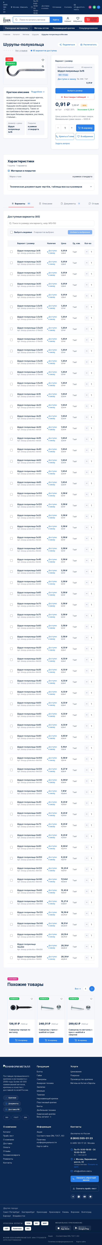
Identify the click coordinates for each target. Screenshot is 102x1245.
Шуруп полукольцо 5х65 (29, 592)
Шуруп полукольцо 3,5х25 (30, 339)
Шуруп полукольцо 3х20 (29, 262)
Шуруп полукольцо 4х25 (29, 416)
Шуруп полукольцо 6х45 (29, 692)
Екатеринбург (28, 1212)
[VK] (90, 1196)
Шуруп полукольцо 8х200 (29, 934)
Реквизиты (8, 1159)
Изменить (24, 7)
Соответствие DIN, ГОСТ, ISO (50, 1136)
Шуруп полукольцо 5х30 (29, 537)
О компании (9, 1126)
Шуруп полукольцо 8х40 (29, 802)
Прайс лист (8, 1136)
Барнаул (7, 1216)
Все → (78, 989)
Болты (40, 1071)
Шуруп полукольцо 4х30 (29, 427)
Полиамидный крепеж (64, 28)
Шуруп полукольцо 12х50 (29, 957)
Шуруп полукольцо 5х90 (29, 636)
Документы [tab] (72, 203)
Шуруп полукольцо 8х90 (29, 846)
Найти (56, 20)
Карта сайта (42, 1146)
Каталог (7, 1132)
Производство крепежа (82, 1079)
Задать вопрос (62, 143)
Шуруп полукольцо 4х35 (29, 438)
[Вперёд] (92, 988)
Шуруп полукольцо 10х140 (30, 923)
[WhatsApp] (94, 7)
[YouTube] (84, 1196)
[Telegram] (98, 7)
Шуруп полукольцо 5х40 (29, 548)
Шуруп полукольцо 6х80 (29, 736)
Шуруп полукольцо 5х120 (29, 504)
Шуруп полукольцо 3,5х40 (30, 372)
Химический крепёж (46, 1114)
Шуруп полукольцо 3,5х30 (30, 350)
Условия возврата (11, 1155)
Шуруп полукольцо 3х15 (29, 251)
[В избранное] (43, 60)
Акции (39, 1132)
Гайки (39, 1075)
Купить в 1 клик (66, 136)
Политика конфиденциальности (60, 1242)
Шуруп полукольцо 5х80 (29, 625)
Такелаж (41, 1095)
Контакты (68, 7)
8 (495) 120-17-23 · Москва (83, 1143)
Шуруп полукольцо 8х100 (29, 857)
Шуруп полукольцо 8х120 (29, 868)
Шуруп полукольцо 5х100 (29, 493)
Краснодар (42, 1212)
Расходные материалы (16, 28)
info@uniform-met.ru (79, 8)
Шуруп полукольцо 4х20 (29, 405)
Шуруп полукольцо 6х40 (29, 681)
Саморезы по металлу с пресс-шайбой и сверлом (80, 1032)
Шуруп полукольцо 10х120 (30, 912)
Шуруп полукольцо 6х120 (29, 769)
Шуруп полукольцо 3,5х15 (29, 306)
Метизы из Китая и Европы (83, 1083)
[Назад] (85, 988)
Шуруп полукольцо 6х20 (29, 647)
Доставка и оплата (45, 7)
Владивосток (19, 1216)
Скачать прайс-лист (86, 1188)
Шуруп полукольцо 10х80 (29, 890)
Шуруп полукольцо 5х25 (29, 526)
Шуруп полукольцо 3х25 (29, 273)
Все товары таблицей (75, 97)
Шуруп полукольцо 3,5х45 (30, 383)
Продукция (43, 1066)
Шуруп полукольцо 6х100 (29, 758)
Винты (39, 1106)
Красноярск (54, 1212)
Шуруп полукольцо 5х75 (29, 614)
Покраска (75, 1075)
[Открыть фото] (43, 66)
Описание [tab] (47, 203)
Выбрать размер (74, 91)
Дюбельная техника (46, 1110)
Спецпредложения (88, 28)
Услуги (74, 1066)
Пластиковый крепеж (47, 1102)
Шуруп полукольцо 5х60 (29, 581)
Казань (65, 1212)
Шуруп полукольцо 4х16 (29, 394)
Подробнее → (37, 92)
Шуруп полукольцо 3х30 (29, 284)
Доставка (7, 1143)
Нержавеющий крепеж (47, 1098)
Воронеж (75, 1212)
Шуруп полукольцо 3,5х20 (30, 328)
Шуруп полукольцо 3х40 (29, 295)
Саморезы (41, 1079)
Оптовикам (56, 7)
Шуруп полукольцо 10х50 (29, 791)
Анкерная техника (45, 1083)
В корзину (87, 128)
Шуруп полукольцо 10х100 (30, 901)
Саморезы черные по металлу (19, 1031)
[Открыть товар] (21, 1008)
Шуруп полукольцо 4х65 (29, 482)
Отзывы (6, 1151)
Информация (44, 1126)
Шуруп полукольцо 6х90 (29, 747)
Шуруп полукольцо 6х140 (29, 780)
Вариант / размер (64, 61)
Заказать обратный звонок (86, 1179)
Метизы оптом (41, 28)
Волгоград (86, 1212)
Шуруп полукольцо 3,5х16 (29, 317)
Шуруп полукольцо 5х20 (29, 515)
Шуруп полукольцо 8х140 (29, 879)
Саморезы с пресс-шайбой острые (48, 1031)
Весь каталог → (44, 1117)
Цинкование (76, 1071)
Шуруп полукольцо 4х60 (29, 471)
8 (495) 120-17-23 (5, 7)
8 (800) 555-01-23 (82, 1138)
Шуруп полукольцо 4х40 (29, 449)
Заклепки (41, 1087)
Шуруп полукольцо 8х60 (29, 813)
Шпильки (41, 1091)
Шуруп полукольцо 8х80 (29, 835)
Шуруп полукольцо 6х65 (29, 725)
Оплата (6, 1147)
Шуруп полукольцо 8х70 (29, 824)
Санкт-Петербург (11, 1212)
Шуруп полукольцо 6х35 (29, 670)
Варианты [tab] (22, 203)
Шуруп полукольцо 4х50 (29, 460)
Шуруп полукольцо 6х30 (29, 659)
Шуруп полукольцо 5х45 (29, 559)
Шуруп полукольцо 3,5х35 (30, 361)
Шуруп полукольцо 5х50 (29, 570)
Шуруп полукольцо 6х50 (29, 703)
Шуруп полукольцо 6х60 (29, 714)
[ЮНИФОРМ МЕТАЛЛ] (7, 19)
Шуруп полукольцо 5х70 (29, 603)
